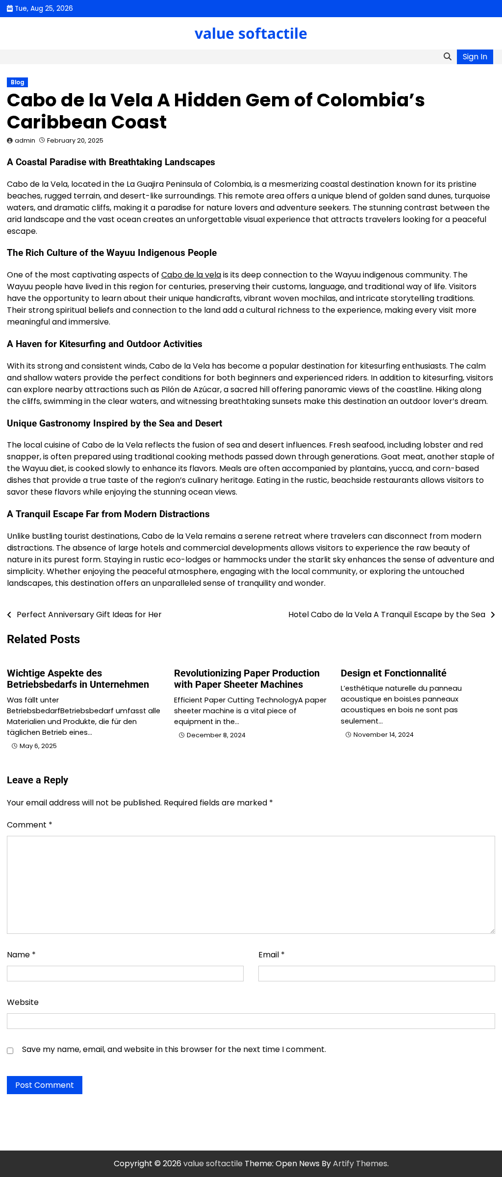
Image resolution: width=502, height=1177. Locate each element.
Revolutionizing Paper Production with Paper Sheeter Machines (247, 679)
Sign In (475, 56)
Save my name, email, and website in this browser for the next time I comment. (174, 1049)
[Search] (447, 57)
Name (21, 954)
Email (271, 954)
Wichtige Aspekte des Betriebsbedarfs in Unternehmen (78, 679)
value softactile (251, 33)
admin (25, 140)
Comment (29, 824)
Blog (17, 82)
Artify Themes (360, 1163)
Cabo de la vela (191, 274)
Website (23, 1002)
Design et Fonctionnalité (394, 673)
